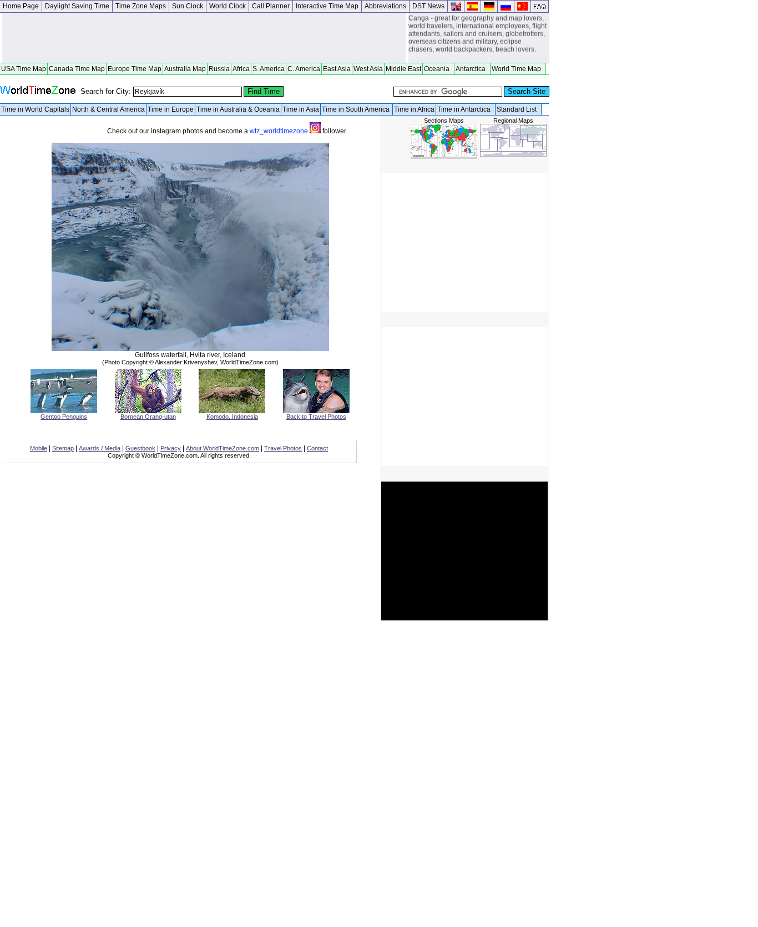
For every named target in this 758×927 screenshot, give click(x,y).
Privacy (170, 448)
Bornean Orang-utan (148, 416)
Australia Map (185, 69)
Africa (241, 69)
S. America (268, 69)
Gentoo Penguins (64, 416)
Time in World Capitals (35, 109)
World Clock (227, 6)
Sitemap (63, 448)
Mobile (38, 448)
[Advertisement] (204, 38)
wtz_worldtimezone (280, 131)
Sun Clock (187, 6)
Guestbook (140, 448)
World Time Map (518, 69)
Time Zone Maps (140, 6)
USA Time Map (23, 69)
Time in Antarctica (465, 109)
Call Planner (271, 6)
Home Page (21, 6)
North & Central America (108, 109)
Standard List (518, 109)
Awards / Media (99, 448)
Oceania (438, 69)
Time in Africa (414, 109)
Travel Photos (283, 448)
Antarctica (472, 69)
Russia (219, 69)
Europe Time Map (134, 69)
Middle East (403, 69)
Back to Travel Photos (316, 416)
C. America (303, 69)
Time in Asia (300, 109)
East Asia (337, 69)
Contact (317, 448)
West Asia (368, 69)
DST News (428, 6)
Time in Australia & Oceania (238, 109)
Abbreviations (385, 6)
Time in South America (356, 109)
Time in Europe (171, 109)
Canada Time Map (77, 69)
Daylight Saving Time (77, 6)
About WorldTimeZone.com (222, 448)
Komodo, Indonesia (232, 416)
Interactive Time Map (327, 6)
